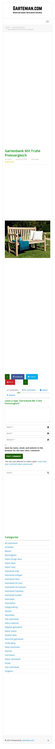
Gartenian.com (28, 740)
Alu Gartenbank (11, 543)
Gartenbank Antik (12, 571)
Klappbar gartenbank (13, 627)
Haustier (8, 611)
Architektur (9, 547)
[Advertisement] (27, 61)
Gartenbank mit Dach (14, 583)
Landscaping (10, 643)
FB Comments (29, 390)
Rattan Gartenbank (12, 659)
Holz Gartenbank (12, 619)
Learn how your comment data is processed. (26, 462)
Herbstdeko (9, 615)
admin (9, 159)
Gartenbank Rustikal (13, 595)
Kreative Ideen (11, 635)
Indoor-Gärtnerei (12, 623)
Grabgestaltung (11, 607)
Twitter (33, 376)
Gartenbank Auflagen (13, 575)
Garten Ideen (10, 563)
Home (7, 27)
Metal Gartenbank (12, 647)
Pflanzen (8, 651)
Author (45, 390)
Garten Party (10, 567)
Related (11, 395)
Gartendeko (10, 599)
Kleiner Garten (11, 631)
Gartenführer (10, 603)
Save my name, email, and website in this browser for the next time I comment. (24, 449)
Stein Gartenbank (12, 667)
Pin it (11, 382)
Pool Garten (10, 655)
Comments (13, 390)
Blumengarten (11, 555)
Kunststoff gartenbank (14, 639)
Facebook (18, 376)
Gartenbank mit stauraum (15, 587)
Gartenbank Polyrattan (14, 591)
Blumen (8, 551)
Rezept (8, 663)
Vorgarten (9, 671)
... (19, 382)
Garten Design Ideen (13, 559)
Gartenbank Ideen (18, 27)
